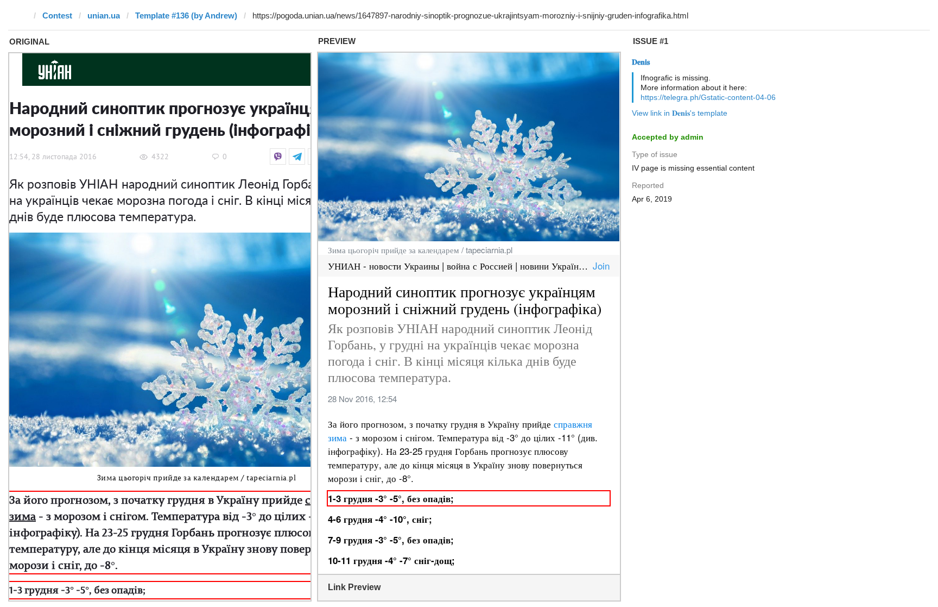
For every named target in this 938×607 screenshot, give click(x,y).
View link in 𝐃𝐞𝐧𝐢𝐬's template (679, 113)
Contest (57, 15)
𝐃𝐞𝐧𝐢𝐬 (641, 62)
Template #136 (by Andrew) (186, 15)
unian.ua (103, 15)
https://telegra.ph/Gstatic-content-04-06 (708, 97)
